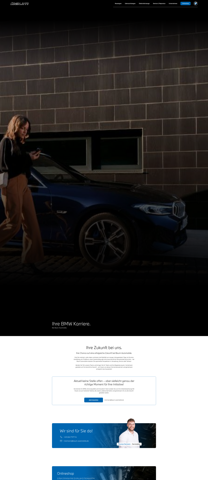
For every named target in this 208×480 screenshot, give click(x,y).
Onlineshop (185, 3)
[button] (118, 3)
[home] (19, 3)
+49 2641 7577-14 (70, 437)
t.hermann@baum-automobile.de (76, 441)
